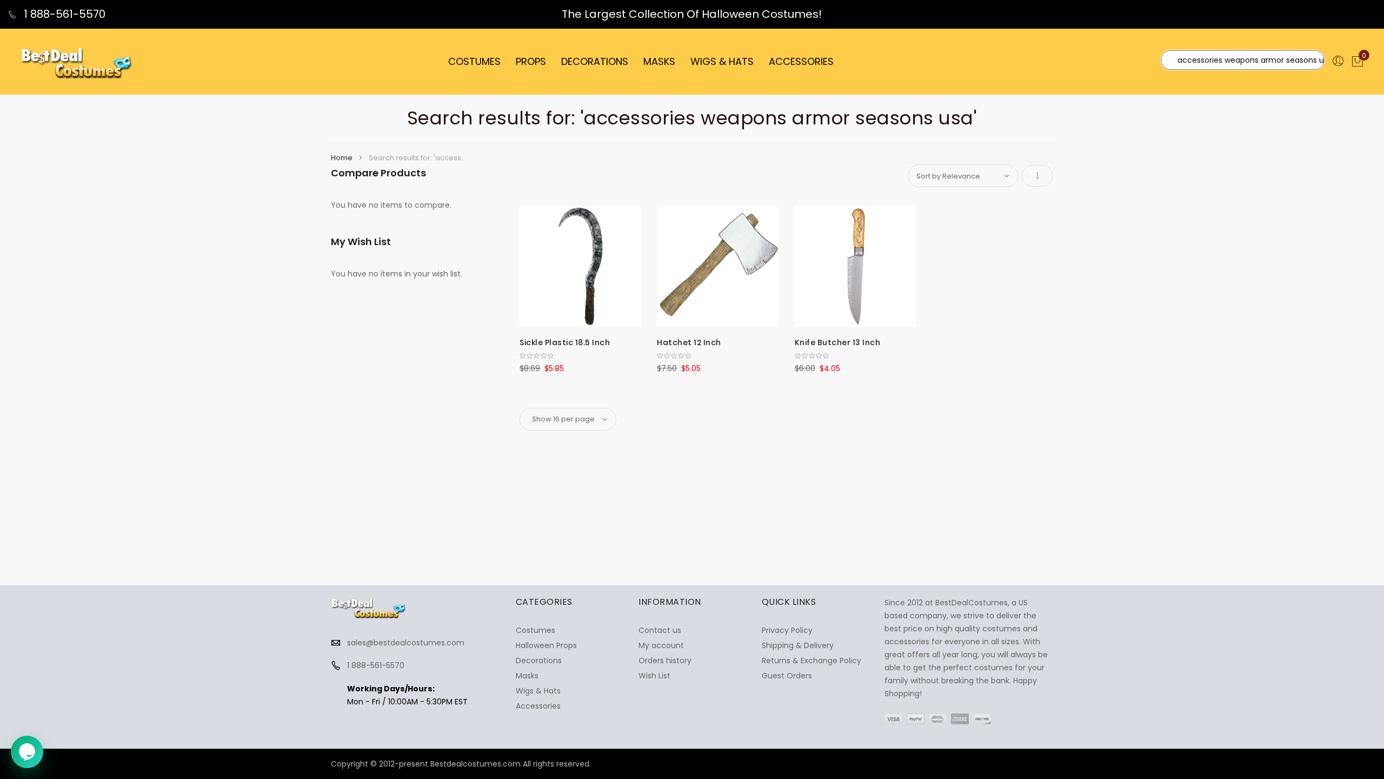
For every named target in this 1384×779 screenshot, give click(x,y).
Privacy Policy (787, 630)
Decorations (539, 660)
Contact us (659, 630)
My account (661, 645)
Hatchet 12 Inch (689, 342)
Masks (527, 675)
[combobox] (1243, 60)
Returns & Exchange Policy (811, 660)
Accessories (538, 706)
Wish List (654, 675)
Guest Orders (787, 675)
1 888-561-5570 (63, 14)
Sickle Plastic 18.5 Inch (565, 342)
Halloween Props (546, 645)
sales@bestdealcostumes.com (405, 642)
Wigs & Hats (538, 690)
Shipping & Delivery (798, 645)
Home (342, 158)
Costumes (535, 630)
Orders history (664, 660)
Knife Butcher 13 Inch (838, 342)
